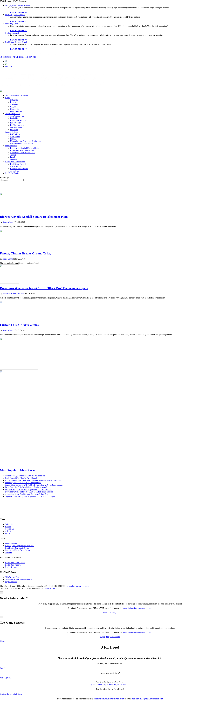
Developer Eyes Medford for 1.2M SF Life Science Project (29, 492)
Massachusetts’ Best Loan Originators (25, 141)
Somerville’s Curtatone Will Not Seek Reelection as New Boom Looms (34, 485)
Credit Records (16, 166)
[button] (13, 1)
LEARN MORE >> (18, 12)
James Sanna (8, 259)
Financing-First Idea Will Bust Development (23, 483)
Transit (13, 155)
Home (7, 97)
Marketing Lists (11, 24)
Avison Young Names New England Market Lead (25, 476)
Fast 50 (13, 139)
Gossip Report (16, 127)
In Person (14, 130)
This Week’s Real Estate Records (18, 579)
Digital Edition (16, 118)
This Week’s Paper (12, 577)
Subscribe (14, 100)
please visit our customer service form (109, 699)
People (13, 157)
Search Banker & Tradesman (16, 95)
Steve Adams (8, 222)
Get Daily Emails (12, 173)
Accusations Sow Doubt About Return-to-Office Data (26, 494)
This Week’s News (12, 114)
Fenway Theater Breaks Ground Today (25, 253)
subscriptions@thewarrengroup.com (137, 608)
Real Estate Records (18, 120)
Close (2, 641)
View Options (5, 678)
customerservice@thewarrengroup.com (147, 699)
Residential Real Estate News (22, 150)
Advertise (14, 104)
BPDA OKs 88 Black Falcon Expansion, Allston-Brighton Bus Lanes (33, 480)
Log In (13, 107)
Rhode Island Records (19, 169)
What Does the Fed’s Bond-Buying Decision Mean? (26, 487)
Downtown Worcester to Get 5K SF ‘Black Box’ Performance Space (44, 288)
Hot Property (15, 123)
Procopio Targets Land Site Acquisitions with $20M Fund (28, 489)
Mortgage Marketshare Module (17, 5)
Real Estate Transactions (15, 162)
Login (102, 637)
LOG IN (8, 66)
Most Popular (9, 470)
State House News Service (13, 293)
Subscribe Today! (110, 612)
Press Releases (16, 111)
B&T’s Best (15, 134)
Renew (13, 102)
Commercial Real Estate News (22, 152)
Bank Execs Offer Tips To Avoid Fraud (21, 478)
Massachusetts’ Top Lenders (21, 143)
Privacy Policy (51, 588)
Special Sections (11, 132)
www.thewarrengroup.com (77, 586)
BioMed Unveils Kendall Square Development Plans (34, 216)
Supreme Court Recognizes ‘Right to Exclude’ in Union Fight (30, 496)
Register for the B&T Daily (11, 694)
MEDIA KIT (30, 57)
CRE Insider (15, 136)
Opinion (13, 159)
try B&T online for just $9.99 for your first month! (110, 684)
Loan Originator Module (15, 14)
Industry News (11, 146)
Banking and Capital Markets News (24, 148)
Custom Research (12, 33)
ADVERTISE (18, 57)
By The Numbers (17, 125)
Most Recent (28, 470)
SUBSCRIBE (5, 57)
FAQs (7, 533)
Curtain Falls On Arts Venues (19, 324)
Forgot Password (113, 637)
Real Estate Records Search (16, 42)
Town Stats (14, 171)
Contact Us (14, 109)
